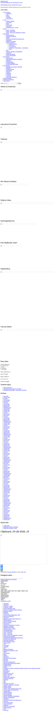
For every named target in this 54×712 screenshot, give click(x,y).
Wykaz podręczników (11, 55)
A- (1, 585)
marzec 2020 (6, 482)
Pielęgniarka (9, 70)
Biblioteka (8, 68)
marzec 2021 (6, 468)
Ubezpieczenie (9, 61)
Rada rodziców (9, 58)
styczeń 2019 (6, 499)
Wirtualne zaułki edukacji (9, 697)
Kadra (4, 28)
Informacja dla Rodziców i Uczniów (11, 625)
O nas (4, 19)
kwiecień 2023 (6, 439)
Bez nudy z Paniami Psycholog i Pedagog (12, 609)
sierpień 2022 (6, 449)
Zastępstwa (5, 705)
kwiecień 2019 (6, 495)
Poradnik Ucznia (7, 665)
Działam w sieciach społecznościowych (12, 618)
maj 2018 (5, 509)
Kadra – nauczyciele (10, 31)
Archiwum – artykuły (8, 606)
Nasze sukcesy (9, 18)
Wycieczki (8, 17)
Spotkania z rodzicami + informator (11, 684)
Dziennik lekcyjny (10, 35)
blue (13, 590)
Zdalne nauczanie (7, 707)
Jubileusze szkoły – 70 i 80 (12, 27)
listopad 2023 (6, 433)
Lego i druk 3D (12, 46)
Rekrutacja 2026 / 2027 (8, 673)
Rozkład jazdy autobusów (9, 677)
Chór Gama (11, 45)
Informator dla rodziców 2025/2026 (14, 59)
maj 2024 (5, 425)
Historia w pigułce (10, 21)
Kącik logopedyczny (8, 630)
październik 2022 (7, 447)
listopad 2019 (6, 487)
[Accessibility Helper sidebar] (4, 581)
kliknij (7, 381)
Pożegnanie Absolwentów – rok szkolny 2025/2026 (14, 390)
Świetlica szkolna (10, 69)
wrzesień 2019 (6, 490)
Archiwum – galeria (7, 607)
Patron (7, 23)
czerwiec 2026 (6, 397)
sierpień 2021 (6, 462)
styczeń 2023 (6, 443)
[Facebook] (27, 566)
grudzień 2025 (6, 405)
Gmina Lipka (6, 525)
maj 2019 (5, 494)
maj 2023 (5, 438)
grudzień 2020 (6, 471)
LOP (4, 648)
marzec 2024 (6, 428)
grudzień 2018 (6, 500)
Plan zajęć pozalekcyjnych (9, 662)
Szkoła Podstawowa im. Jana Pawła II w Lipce (11, 4)
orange (19, 590)
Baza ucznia (6, 33)
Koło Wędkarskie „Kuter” (9, 641)
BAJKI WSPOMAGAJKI (12, 64)
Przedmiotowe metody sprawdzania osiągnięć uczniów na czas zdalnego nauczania (21, 668)
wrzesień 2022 (6, 448)
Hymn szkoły (9, 25)
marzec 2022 (6, 454)
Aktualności (9, 13)
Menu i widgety (4, 9)
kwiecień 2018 (6, 510)
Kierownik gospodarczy (11, 77)
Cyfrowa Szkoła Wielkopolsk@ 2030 (11, 615)
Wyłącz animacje (4, 596)
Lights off (3, 598)
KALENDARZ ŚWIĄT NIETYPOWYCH (13, 637)
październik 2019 (7, 489)
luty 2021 (5, 469)
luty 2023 (5, 442)
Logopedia (8, 75)
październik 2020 (7, 473)
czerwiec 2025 (6, 411)
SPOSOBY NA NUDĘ (8, 683)
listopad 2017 (6, 516)
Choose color (3, 589)
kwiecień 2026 (6, 400)
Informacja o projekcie (8, 626)
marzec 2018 (6, 511)
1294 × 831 (23, 572)
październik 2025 (7, 407)
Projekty (8, 16)
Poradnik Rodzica (7, 664)
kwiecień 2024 (6, 426)
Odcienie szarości (4, 595)
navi (26, 590)
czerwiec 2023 (6, 436)
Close (2, 582)
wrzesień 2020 (6, 475)
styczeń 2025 (6, 417)
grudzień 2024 (6, 419)
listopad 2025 (6, 406)
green (9, 590)
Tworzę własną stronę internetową (11, 689)
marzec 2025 (6, 415)
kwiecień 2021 (6, 467)
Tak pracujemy (6, 65)
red (15, 590)
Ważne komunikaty (7, 695)
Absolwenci (9, 52)
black (2, 590)
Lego (4, 644)
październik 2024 (7, 421)
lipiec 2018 (5, 506)
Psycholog (8, 74)
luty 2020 (5, 483)
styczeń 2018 (6, 514)
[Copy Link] (27, 570)
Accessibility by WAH (6, 601)
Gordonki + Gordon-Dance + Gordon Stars (18, 47)
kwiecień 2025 (6, 414)
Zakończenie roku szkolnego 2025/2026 (12, 388)
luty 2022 (5, 456)
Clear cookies (4, 593)
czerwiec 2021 (6, 464)
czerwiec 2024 (6, 424)
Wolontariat (8, 40)
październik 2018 (7, 503)
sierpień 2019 (6, 491)
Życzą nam (8, 26)
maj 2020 (5, 480)
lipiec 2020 (5, 477)
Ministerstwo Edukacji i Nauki (10, 528)
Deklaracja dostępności (8, 79)
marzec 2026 (6, 401)
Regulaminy (6, 672)
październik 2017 (7, 518)
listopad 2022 (6, 445)
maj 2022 (5, 452)
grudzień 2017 (6, 515)
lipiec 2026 (5, 396)
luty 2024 (5, 429)
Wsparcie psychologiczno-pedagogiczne (15, 39)
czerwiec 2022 (6, 450)
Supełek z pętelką (13, 44)
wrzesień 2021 (6, 461)
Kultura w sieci (6, 642)
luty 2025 (5, 416)
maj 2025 (5, 412)
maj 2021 (5, 466)
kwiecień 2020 (6, 481)
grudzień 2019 (6, 486)
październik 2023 (7, 434)
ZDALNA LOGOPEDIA (9, 706)
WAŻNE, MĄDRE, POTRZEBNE (14, 51)
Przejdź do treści (4, 1)
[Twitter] (27, 568)
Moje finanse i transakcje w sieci (10, 650)
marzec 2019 (6, 496)
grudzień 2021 (6, 457)
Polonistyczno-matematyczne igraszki (11, 663)
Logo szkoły (9, 22)
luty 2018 (5, 513)
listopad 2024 (6, 420)
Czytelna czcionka (5, 586)
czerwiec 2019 (6, 492)
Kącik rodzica (6, 56)
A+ (4, 585)
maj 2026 (5, 398)
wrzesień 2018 (6, 504)
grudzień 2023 (6, 431)
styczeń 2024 (6, 430)
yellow (23, 590)
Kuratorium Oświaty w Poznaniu (10, 526)
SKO (7, 50)
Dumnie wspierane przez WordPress (9, 579)
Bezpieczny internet (10, 54)
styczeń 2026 (6, 403)
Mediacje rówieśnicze (11, 41)
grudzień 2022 (6, 444)
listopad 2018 (6, 501)
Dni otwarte (6, 617)
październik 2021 (7, 459)
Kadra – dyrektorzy (10, 30)
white (6, 590)
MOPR (7, 37)
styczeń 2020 (6, 485)
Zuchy (10, 49)
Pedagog (8, 72)
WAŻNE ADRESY (10, 63)
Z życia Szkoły (6, 12)
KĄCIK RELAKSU (8, 631)
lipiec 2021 (5, 463)
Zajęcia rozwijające (10, 42)
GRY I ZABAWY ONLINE (9, 621)
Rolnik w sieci (6, 675)
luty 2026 (5, 402)
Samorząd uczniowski (11, 36)
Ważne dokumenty (7, 78)
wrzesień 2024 (6, 422)
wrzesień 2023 (6, 435)
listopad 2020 (6, 472)
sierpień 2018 (6, 505)
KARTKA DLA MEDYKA (9, 639)
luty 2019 (5, 497)
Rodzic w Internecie (7, 674)
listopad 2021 (6, 458)
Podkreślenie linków (5, 592)
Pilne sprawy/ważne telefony (9, 658)
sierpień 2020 (6, 476)
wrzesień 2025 (6, 408)
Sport (7, 14)
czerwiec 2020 (6, 478)
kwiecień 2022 (6, 453)
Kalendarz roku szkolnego (9, 636)
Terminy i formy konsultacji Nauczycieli (12, 688)
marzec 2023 (6, 440)
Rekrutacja (8, 60)
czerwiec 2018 (6, 508)
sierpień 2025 (6, 410)
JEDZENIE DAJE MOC (9, 627)
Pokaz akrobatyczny (7, 387)
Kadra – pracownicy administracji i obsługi (15, 32)
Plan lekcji (5, 659)
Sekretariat (8, 73)
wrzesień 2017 (6, 519)
